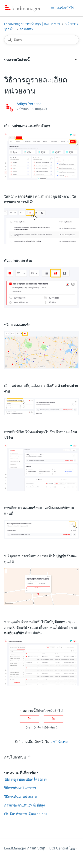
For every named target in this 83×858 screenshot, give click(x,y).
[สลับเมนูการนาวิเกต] (52, 8)
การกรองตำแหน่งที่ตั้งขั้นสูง (24, 805)
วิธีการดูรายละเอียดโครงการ (25, 779)
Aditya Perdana (29, 104)
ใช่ (29, 719)
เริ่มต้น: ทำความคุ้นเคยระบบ (25, 814)
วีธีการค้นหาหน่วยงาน (20, 797)
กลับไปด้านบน (15, 757)
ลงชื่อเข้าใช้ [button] (65, 8)
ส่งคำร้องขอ (59, 742)
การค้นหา (26, 29)
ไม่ (53, 719)
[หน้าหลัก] (23, 8)
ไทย (72, 848)
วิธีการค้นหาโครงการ (20, 788)
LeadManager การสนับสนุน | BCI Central (32, 24)
